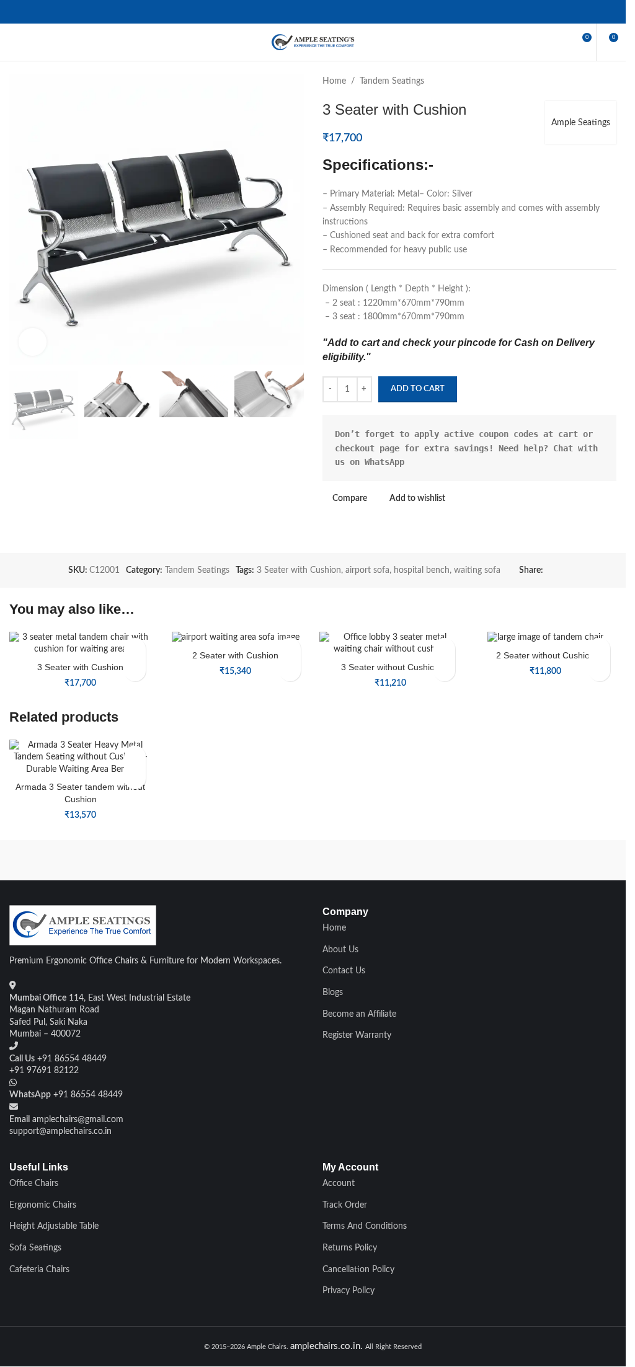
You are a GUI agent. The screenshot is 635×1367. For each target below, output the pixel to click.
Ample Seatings (580, 122)
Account (338, 1183)
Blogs (332, 992)
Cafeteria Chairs (39, 1269)
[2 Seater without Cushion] (545, 638)
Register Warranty (356, 1035)
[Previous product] (579, 81)
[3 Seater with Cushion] (80, 644)
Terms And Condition (362, 1226)
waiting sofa (477, 570)
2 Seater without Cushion (545, 655)
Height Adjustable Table (54, 1226)
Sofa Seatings (35, 1248)
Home (334, 81)
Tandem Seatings (392, 81)
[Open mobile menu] (14, 42)
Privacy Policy (348, 1290)
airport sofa (367, 570)
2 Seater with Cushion (235, 655)
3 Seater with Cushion (299, 570)
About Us (340, 949)
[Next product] (609, 81)
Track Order (344, 1205)
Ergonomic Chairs (42, 1205)
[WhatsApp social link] (313, 11)
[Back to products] (594, 81)
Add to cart (418, 389)
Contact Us (343, 971)
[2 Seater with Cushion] (235, 638)
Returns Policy (349, 1248)
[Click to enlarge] (33, 342)
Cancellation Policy (358, 1269)
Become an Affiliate (359, 1014)
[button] (135, 670)
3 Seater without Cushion (390, 667)
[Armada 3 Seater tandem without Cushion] (80, 758)
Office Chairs (33, 1183)
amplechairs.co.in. (327, 1346)
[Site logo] (313, 42)
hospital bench (422, 570)
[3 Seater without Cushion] (390, 644)
